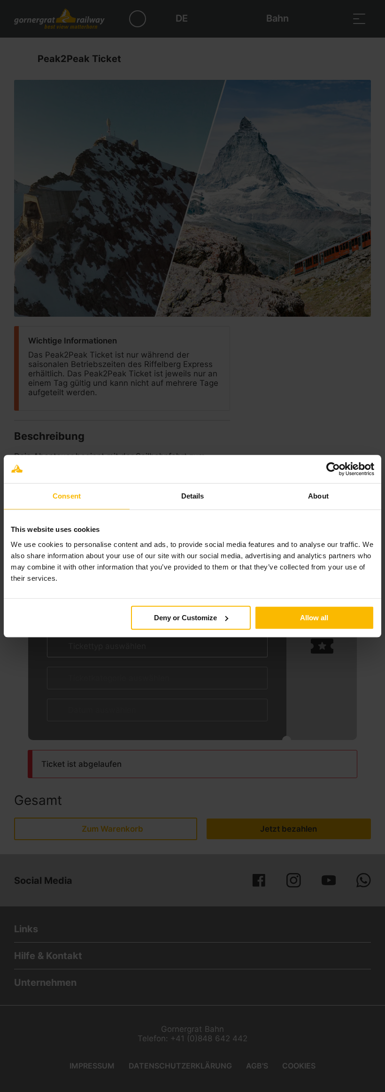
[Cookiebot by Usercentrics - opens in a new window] (333, 469)
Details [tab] (192, 496)
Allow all (314, 618)
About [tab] (318, 496)
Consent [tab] (67, 496)
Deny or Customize (185, 618)
